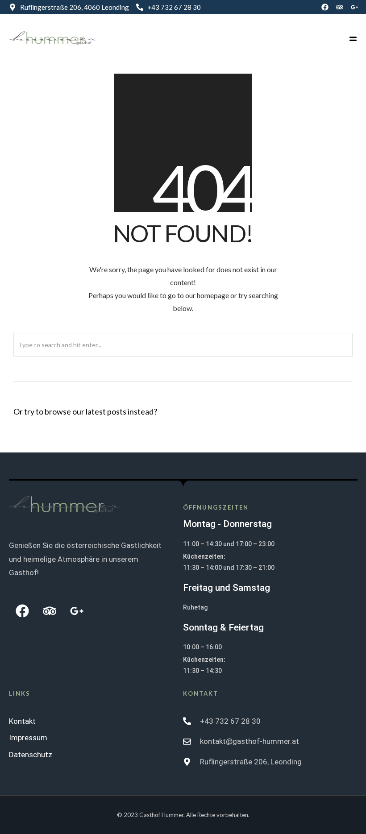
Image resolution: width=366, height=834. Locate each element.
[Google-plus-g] (354, 7)
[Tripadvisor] (340, 7)
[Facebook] (325, 7)
